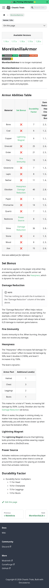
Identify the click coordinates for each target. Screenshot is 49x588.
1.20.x (38, 41)
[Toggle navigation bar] (3, 7)
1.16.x (6, 41)
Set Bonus (21, 110)
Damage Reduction (10, 409)
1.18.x (22, 41)
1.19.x (30, 41)
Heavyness (21, 186)
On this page (9, 25)
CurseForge (7, 564)
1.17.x (14, 41)
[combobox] (38, 7)
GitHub (5, 568)
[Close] (47, 2)
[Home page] (4, 15)
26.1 (15, 2)
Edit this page (11, 502)
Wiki (4, 532)
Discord (5, 546)
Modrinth (6, 560)
